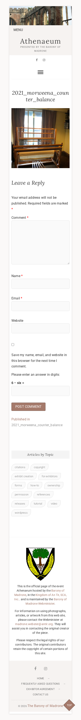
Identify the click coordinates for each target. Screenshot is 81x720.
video (54, 503)
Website (17, 321)
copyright (39, 467)
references (43, 494)
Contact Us (40, 694)
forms (18, 485)
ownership (54, 485)
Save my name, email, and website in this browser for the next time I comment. (39, 360)
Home (40, 678)
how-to (35, 485)
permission (21, 494)
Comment (19, 218)
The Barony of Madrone (45, 706)
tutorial (38, 503)
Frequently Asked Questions (40, 683)
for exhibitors (50, 476)
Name (17, 276)
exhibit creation (24, 476)
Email (16, 298)
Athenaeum (40, 41)
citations (20, 467)
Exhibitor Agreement (40, 689)
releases (20, 503)
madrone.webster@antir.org (34, 624)
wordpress (21, 512)
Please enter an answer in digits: (35, 375)
